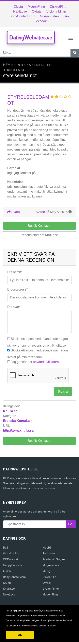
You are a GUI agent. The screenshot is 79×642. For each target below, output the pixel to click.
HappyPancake (12, 565)
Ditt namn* (14, 272)
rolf (42, 212)
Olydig (18, 6)
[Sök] (74, 53)
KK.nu (7, 582)
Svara (15, 212)
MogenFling (36, 6)
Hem (6, 65)
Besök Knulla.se (39, 441)
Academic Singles (54, 559)
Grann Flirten (49, 16)
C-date (37, 11)
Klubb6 (47, 547)
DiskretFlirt (57, 6)
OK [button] (20, 634)
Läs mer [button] (52, 625)
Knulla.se (16, 70)
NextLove (20, 11)
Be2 (66, 16)
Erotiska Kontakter (33, 65)
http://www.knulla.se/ (18, 430)
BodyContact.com (22, 16)
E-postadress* (17, 289)
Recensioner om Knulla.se (39, 235)
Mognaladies (51, 565)
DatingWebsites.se (31, 37)
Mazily (47, 571)
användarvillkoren (46, 362)
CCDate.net (10, 559)
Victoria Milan (56, 11)
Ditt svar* (13, 307)
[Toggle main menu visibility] (71, 38)
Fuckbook (39, 21)
